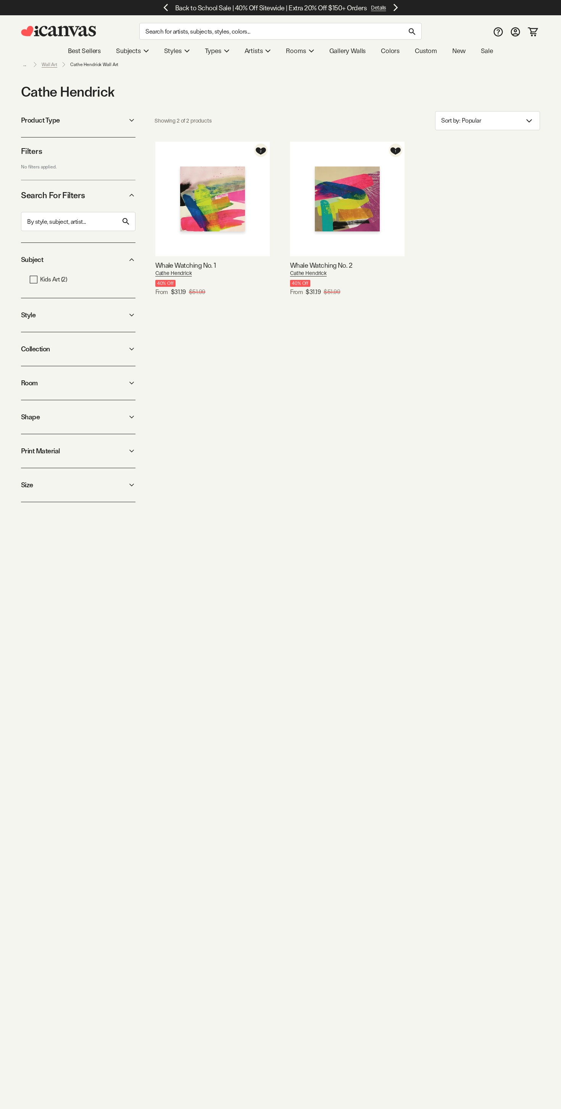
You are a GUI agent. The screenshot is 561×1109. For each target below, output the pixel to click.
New (458, 51)
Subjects (128, 51)
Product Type (40, 120)
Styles (173, 51)
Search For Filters (53, 195)
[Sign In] (515, 31)
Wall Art (49, 64)
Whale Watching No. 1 (185, 265)
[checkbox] (33, 279)
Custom (426, 51)
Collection (35, 349)
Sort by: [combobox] (461, 120)
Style (28, 315)
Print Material (40, 451)
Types (213, 51)
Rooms (296, 51)
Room (29, 383)
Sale (487, 51)
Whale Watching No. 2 (321, 265)
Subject (32, 259)
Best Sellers (84, 51)
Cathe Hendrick (173, 273)
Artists (254, 51)
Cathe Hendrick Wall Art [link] (94, 64)
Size (27, 485)
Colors (390, 51)
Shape (30, 417)
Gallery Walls (347, 51)
